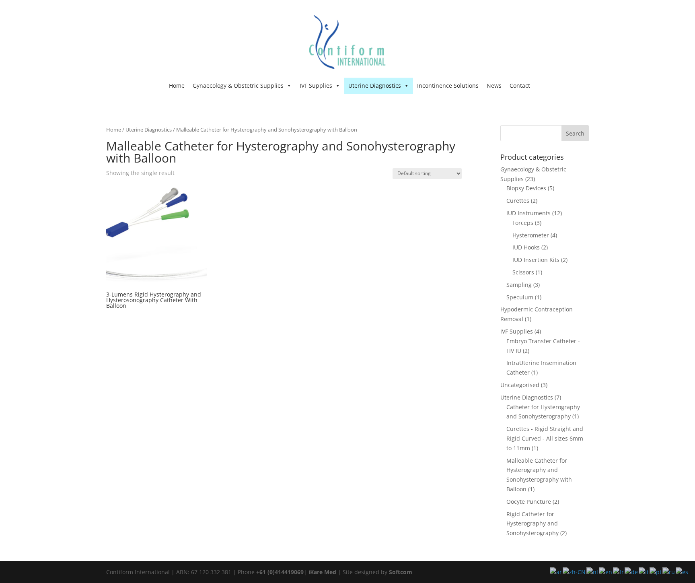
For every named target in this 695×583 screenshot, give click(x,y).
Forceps (522, 223)
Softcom (400, 572)
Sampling (519, 284)
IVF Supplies (316, 85)
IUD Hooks (526, 247)
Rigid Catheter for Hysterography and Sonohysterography (532, 523)
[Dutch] (592, 571)
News (494, 85)
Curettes (517, 200)
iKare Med (322, 572)
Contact (520, 85)
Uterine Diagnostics (374, 85)
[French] (619, 571)
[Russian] (669, 571)
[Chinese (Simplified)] (574, 571)
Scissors (523, 272)
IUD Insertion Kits (535, 260)
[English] (606, 571)
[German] (632, 571)
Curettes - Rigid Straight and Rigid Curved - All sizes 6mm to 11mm (544, 438)
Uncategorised (519, 385)
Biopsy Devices (526, 188)
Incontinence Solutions (448, 85)
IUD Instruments (528, 213)
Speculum (519, 297)
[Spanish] (682, 571)
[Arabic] (556, 571)
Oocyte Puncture (528, 501)
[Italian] (644, 571)
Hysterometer (530, 235)
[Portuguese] (656, 571)
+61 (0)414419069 (280, 572)
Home (177, 85)
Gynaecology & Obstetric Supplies (238, 85)
